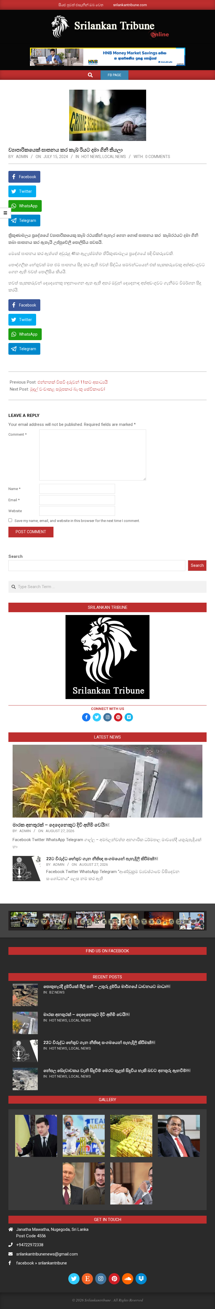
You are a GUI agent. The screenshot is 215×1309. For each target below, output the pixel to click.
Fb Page (114, 75)
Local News (114, 156)
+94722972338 (29, 1244)
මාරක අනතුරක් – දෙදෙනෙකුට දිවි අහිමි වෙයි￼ (61, 825)
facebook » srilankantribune (41, 1263)
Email (14, 500)
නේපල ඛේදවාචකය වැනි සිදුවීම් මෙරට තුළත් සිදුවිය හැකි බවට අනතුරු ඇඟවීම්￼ (116, 1070)
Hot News (91, 156)
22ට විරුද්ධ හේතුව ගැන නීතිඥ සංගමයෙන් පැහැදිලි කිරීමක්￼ (102, 858)
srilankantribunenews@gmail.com (47, 1254)
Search (15, 556)
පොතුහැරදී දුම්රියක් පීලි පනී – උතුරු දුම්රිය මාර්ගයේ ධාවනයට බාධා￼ (106, 986)
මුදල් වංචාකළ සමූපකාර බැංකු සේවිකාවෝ (67, 389)
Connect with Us (107, 709)
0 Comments (157, 156)
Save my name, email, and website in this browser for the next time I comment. (77, 521)
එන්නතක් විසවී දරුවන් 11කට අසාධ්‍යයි (73, 382)
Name (14, 489)
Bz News (57, 992)
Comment (17, 434)
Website (15, 511)
